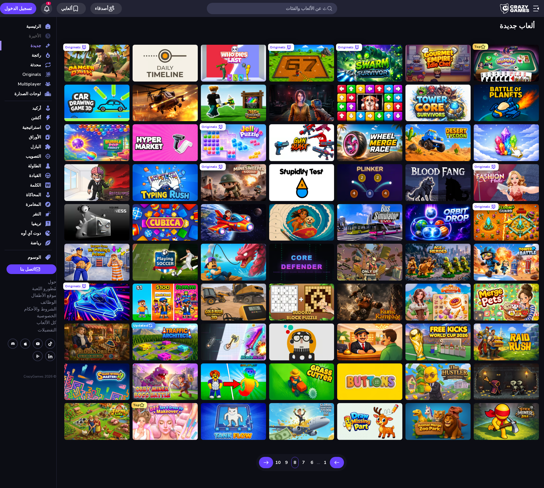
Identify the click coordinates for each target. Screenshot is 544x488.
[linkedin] (50, 356)
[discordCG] (13, 344)
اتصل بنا (27, 269)
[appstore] (25, 344)
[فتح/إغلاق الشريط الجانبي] (536, 8)
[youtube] (38, 344)
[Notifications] (46, 8)
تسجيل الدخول (18, 8)
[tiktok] (50, 344)
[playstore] (38, 356)
